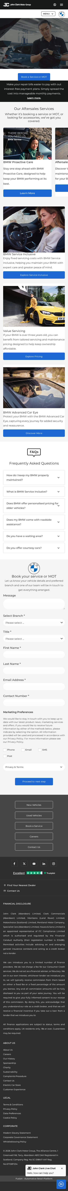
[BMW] (62, 14)
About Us (7, 1050)
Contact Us (8, 1080)
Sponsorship (9, 1063)
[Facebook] (14, 863)
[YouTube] (34, 863)
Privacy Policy (10, 1109)
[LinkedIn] (43, 863)
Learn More (27, 193)
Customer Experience (14, 1089)
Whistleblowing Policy (14, 1141)
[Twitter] (24, 863)
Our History (9, 1058)
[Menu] (61, 4)
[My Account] (54, 4)
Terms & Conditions (13, 1104)
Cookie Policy (10, 1117)
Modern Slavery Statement (17, 1133)
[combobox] (34, 622)
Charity (7, 1067)
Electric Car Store (12, 1085)
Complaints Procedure (14, 1076)
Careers (7, 1054)
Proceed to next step (34, 781)
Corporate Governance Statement (20, 1137)
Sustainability (10, 1072)
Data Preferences (12, 1113)
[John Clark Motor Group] (17, 4)
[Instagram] (53, 863)
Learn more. (34, 98)
